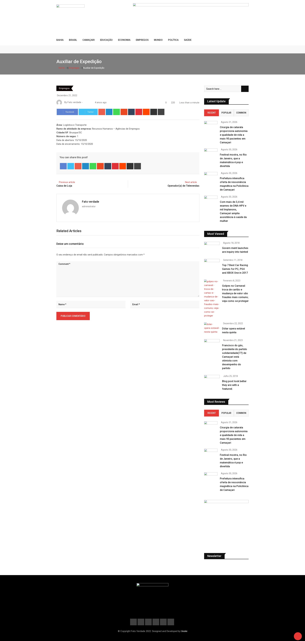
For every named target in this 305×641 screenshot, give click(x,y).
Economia (124, 40)
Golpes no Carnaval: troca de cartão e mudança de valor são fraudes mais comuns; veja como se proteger (235, 293)
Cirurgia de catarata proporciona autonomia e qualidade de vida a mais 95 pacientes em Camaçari (233, 135)
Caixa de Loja (64, 185)
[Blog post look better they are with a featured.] (212, 381)
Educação (106, 40)
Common (241, 112)
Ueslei (184, 631)
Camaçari (88, 40)
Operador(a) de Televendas (183, 185)
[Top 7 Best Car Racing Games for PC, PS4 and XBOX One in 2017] (212, 265)
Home (61, 68)
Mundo (158, 40)
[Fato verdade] (88, 102)
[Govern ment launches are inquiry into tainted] (212, 248)
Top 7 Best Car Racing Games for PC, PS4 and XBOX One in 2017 (235, 269)
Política (173, 40)
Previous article (67, 182)
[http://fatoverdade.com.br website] (84, 102)
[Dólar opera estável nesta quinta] (212, 328)
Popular (226, 112)
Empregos (142, 40)
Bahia (60, 40)
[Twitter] (70, 166)
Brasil (73, 40)
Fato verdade (90, 201)
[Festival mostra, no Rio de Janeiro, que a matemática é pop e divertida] (210, 153)
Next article (191, 182)
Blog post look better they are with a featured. (234, 385)
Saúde (187, 40)
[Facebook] (63, 166)
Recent (211, 112)
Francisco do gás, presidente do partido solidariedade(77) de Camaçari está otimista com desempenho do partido (234, 357)
